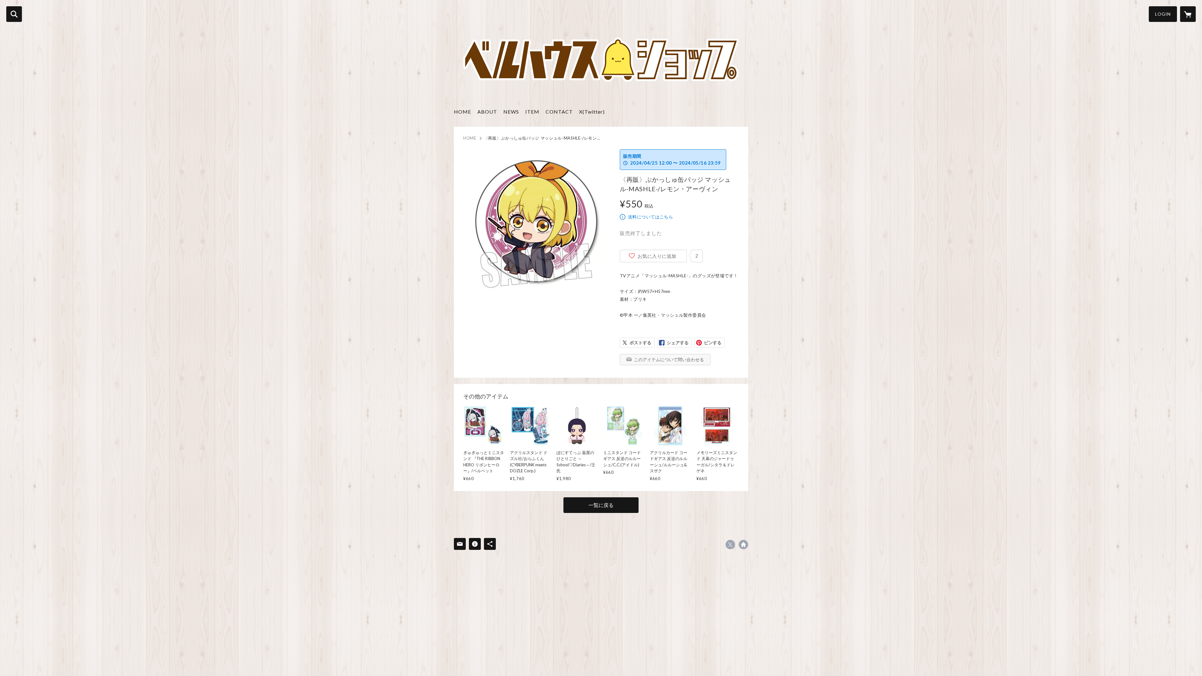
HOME (462, 112)
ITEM (532, 112)
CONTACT (559, 112)
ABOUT (487, 112)
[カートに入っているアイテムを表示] (1188, 14)
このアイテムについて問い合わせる (669, 359)
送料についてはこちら (650, 216)
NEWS (511, 112)
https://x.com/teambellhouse (730, 544)
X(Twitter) (592, 112)
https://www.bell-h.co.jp (743, 544)
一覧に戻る (601, 505)
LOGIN (1163, 14)
